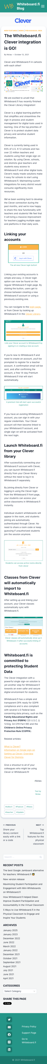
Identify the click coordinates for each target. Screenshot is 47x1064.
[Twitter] (9, 1019)
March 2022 (9, 946)
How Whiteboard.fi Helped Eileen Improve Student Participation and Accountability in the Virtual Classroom (23, 901)
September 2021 (11, 962)
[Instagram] (9, 1042)
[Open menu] (43, 6)
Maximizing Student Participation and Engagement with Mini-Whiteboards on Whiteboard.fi (22, 888)
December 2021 (11, 954)
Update (20, 812)
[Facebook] (9, 1034)
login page (35, 307)
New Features (10, 31)
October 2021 (10, 958)
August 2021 (9, 966)
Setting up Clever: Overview (18, 753)
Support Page (29, 1032)
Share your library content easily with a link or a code (11, 832)
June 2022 (8, 942)
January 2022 (10, 950)
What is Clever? (12, 746)
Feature (19, 807)
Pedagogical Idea (33, 31)
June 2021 (8, 974)
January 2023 (10, 934)
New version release (14, 879)
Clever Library (33, 314)
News (21, 31)
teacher (9, 812)
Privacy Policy (29, 1026)
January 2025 (10, 930)
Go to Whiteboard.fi (29, 1041)
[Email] (9, 1027)
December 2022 (11, 938)
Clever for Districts (14, 757)
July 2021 (8, 970)
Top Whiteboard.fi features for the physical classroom (36, 834)
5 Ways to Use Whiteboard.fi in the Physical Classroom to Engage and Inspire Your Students (21, 914)
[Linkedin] (9, 1049)
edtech (8, 807)
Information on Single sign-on (19, 750)
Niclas (9, 55)
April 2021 (8, 978)
